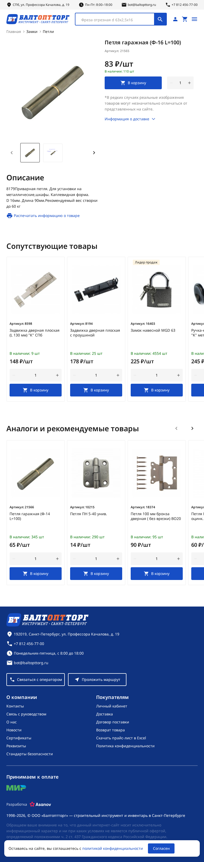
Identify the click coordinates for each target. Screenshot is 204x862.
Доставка (104, 713)
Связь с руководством (26, 713)
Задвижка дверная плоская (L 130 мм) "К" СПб (35, 333)
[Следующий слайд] (192, 428)
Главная (13, 31)
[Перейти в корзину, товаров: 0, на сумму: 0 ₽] (185, 19)
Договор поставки (112, 721)
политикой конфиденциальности (112, 848)
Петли (48, 31)
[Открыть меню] (194, 19)
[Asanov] (40, 804)
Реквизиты (16, 745)
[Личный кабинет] (175, 19)
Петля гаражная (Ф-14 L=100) (30, 516)
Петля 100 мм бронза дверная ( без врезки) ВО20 (156, 516)
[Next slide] (94, 152)
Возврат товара (110, 729)
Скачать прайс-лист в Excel (121, 737)
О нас (11, 721)
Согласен (161, 848)
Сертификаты (18, 737)
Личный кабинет (111, 706)
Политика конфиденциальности (125, 745)
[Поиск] (160, 19)
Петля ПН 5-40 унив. (88, 513)
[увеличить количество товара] (189, 82)
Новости (14, 729)
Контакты (15, 706)
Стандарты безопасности (29, 753)
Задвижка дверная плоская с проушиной (95, 333)
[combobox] (121, 19)
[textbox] (117, 20)
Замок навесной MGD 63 (153, 330)
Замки (31, 31)
